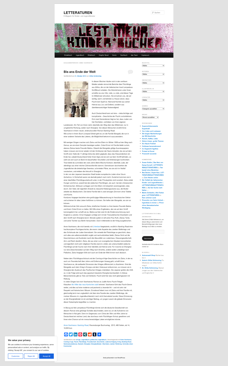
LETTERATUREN (78, 12)
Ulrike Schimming (95, 76)
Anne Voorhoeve (125, 339)
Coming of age (68, 342)
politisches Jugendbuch (98, 339)
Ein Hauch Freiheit (149, 143)
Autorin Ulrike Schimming (151, 260)
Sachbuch (123, 55)
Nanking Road (126, 342)
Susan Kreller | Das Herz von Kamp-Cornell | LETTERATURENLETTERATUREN (152, 164)
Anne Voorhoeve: (76, 325)
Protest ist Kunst (148, 151)
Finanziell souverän (149, 154)
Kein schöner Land (149, 197)
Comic (114, 55)
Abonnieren (148, 238)
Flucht (76, 342)
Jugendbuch (80, 55)
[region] (31, 348)
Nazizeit (80, 344)
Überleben (105, 344)
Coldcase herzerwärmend (151, 146)
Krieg (119, 342)
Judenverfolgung (111, 342)
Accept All (46, 356)
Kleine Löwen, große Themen (153, 141)
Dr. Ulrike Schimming (150, 268)
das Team (134, 55)
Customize (15, 356)
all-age (78, 339)
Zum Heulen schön (151, 177)
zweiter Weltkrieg (116, 344)
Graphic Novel (104, 55)
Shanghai (87, 344)
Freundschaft (91, 342)
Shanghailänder (96, 344)
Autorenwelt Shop (148, 255)
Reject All (31, 356)
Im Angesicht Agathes (150, 149)
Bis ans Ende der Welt (80, 71)
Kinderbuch (68, 55)
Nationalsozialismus (70, 344)
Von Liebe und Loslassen (151, 131)
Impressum (145, 55)
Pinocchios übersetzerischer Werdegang (153, 205)
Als (72, 284)
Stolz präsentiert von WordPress (114, 358)
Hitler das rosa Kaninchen (84, 284)
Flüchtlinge (82, 342)
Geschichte (100, 342)
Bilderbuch (91, 55)
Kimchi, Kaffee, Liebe (150, 138)
